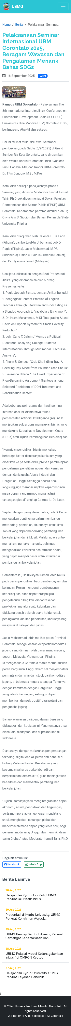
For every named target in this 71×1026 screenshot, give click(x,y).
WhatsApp (35, 864)
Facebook (13, 864)
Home (6, 24)
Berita (19, 24)
